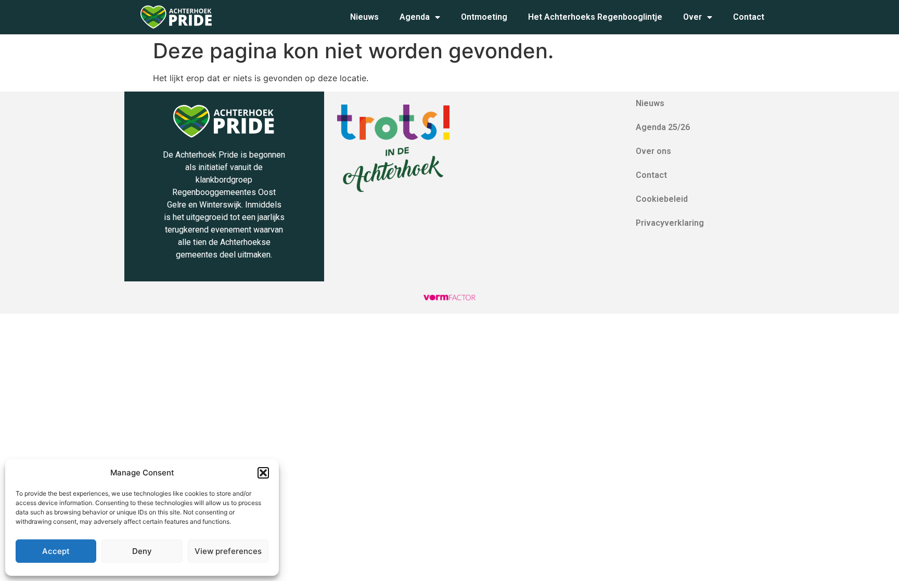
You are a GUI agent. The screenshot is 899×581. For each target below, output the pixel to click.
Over (692, 17)
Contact (748, 17)
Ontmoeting (484, 17)
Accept (56, 551)
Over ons (653, 151)
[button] (263, 473)
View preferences (228, 551)
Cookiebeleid (662, 199)
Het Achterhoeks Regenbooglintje (595, 17)
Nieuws (364, 17)
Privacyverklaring (670, 223)
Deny (142, 551)
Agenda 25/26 (663, 127)
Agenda (415, 17)
